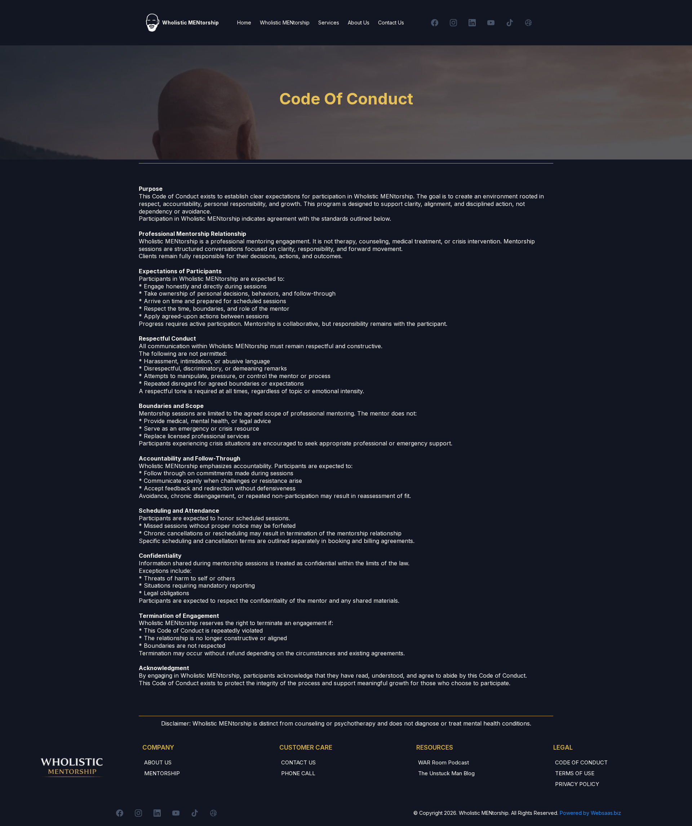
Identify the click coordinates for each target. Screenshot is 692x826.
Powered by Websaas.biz (590, 813)
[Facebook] (434, 22)
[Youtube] (491, 22)
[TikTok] (509, 22)
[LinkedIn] (472, 22)
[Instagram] (453, 22)
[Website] (528, 22)
